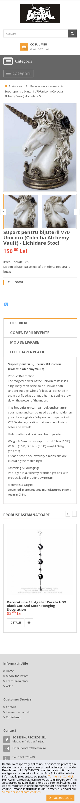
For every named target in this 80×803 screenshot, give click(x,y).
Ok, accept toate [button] (60, 797)
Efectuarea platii (27, 352)
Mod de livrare (24, 342)
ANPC (9, 686)
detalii (15, 622)
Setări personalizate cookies (21, 792)
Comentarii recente (29, 332)
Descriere (19, 323)
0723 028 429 (26, 757)
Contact (11, 707)
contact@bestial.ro (33, 748)
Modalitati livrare (17, 676)
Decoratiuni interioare (45, 86)
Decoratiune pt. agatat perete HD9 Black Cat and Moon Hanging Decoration (36, 606)
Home (10, 671)
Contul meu (13, 717)
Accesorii (18, 86)
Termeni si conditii (18, 712)
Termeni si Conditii (60, 776)
